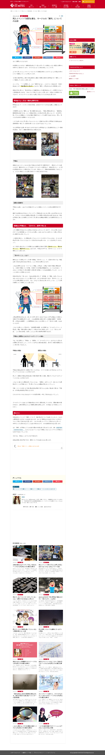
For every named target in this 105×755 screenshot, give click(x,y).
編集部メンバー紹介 (74, 78)
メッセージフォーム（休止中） (76, 60)
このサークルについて (66, 1)
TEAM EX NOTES (81, 752)
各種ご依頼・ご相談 (76, 1)
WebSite (26, 506)
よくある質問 (72, 76)
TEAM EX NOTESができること (76, 73)
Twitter (32, 506)
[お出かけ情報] (82, 53)
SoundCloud (48, 506)
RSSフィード (91, 91)
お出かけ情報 (65, 5)
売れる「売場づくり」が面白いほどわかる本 (28, 446)
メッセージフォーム (89, 1)
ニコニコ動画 (40, 506)
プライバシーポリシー (39, 752)
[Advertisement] (25, 461)
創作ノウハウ (31, 5)
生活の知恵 (77, 5)
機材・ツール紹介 (43, 5)
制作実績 (89, 5)
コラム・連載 (54, 5)
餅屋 (62, 15)
